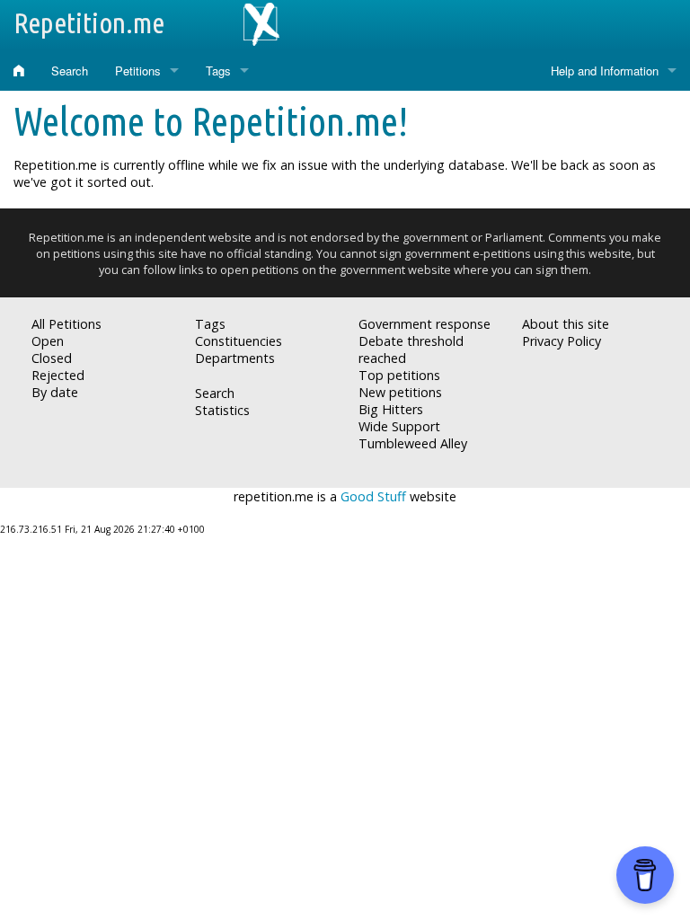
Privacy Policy (561, 340)
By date (54, 392)
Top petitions (399, 375)
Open (47, 340)
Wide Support (399, 426)
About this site (565, 323)
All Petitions (66, 323)
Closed (51, 358)
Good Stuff (373, 496)
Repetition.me (88, 22)
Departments (235, 358)
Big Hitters (390, 409)
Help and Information (605, 70)
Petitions (138, 70)
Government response (424, 323)
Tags (218, 70)
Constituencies (238, 340)
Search (69, 70)
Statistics (222, 410)
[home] (19, 70)
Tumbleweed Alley (412, 443)
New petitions (400, 392)
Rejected (57, 375)
